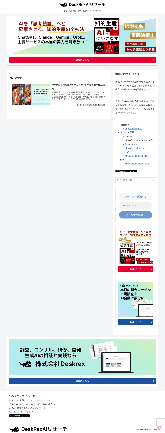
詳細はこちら (82, 59)
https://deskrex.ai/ (133, 128)
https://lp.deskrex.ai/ (134, 148)
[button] (153, 180)
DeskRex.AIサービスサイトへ (23, 412)
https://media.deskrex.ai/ (137, 156)
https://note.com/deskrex (137, 164)
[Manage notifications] (159, 428)
